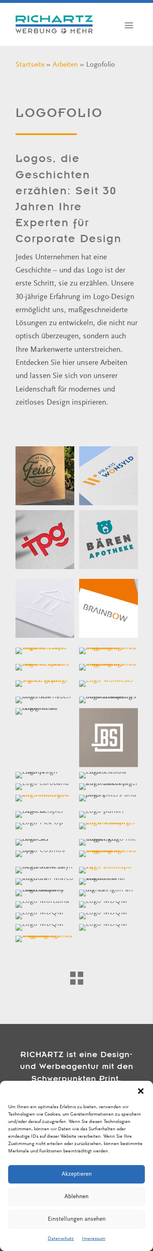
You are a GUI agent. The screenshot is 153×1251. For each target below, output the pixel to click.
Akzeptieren (77, 1174)
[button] (141, 1091)
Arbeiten (65, 65)
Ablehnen (76, 1197)
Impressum (93, 1238)
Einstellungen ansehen (77, 1219)
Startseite (30, 65)
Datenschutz (61, 1238)
